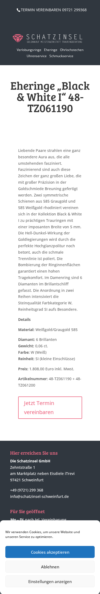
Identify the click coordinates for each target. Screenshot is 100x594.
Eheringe (50, 50)
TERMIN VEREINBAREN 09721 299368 (54, 9)
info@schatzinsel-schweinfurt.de (39, 496)
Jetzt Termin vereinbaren (39, 407)
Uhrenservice (37, 56)
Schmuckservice (61, 56)
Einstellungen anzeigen (50, 581)
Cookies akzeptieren (50, 552)
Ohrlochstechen (71, 50)
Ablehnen (50, 566)
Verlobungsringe (29, 50)
